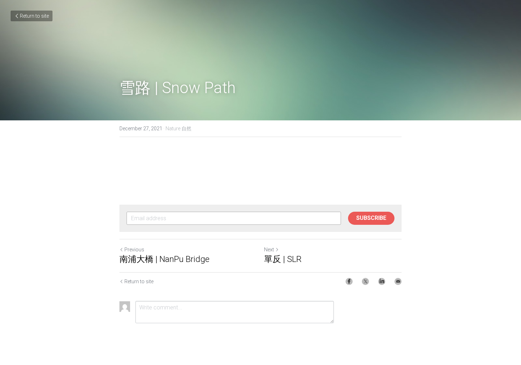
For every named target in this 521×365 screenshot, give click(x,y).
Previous (134, 249)
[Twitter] (365, 281)
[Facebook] (349, 281)
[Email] (398, 281)
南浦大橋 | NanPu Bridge (164, 259)
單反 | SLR (283, 259)
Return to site (34, 16)
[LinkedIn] (381, 281)
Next (269, 249)
